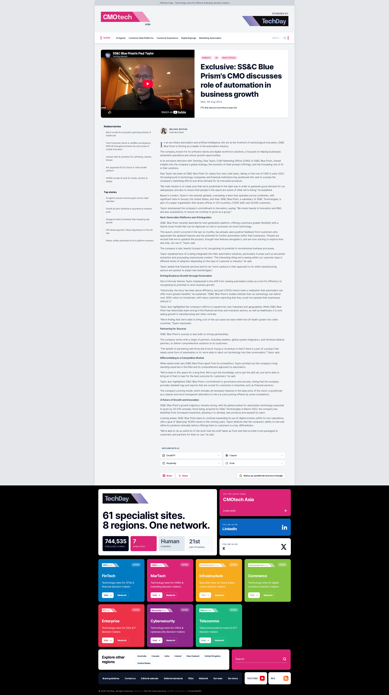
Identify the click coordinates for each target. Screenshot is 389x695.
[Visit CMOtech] (164, 565)
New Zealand (193, 656)
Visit (106, 595)
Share (169, 475)
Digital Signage (188, 38)
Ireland (177, 656)
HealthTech (229, 58)
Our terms (233, 678)
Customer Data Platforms (141, 38)
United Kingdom (213, 656)
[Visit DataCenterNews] (212, 565)
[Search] (285, 38)
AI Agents (121, 38)
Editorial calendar (149, 678)
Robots (206, 58)
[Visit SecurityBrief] (164, 610)
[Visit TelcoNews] (212, 610)
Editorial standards (173, 678)
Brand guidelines (111, 678)
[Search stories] (284, 659)
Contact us (130, 678)
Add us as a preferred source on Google (263, 475)
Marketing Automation (210, 38)
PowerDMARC (195, 691)
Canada (155, 656)
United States (143, 663)
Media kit (121, 595)
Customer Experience (167, 38)
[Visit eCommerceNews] (261, 565)
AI (216, 58)
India (166, 656)
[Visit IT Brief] (115, 610)
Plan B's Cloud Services (155, 691)
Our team (217, 678)
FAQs (191, 678)
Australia (141, 656)
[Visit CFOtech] (115, 565)
